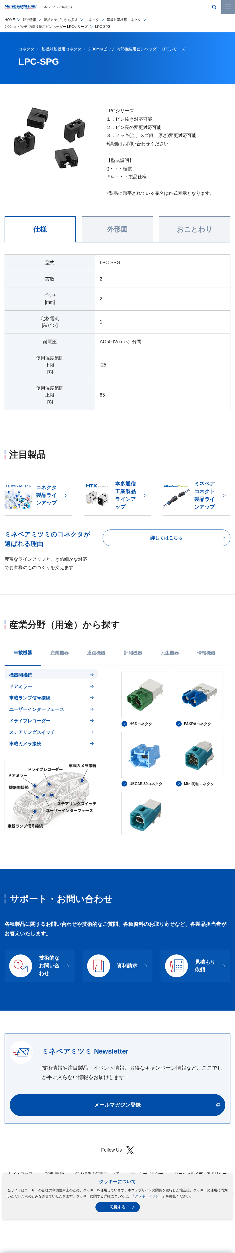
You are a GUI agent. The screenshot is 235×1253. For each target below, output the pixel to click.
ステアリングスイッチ (32, 732)
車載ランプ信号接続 (29, 697)
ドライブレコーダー (29, 720)
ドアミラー (20, 686)
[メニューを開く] (228, 7)
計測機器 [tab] (133, 652)
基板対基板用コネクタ (124, 20)
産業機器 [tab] (59, 652)
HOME (10, 20)
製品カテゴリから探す (61, 20)
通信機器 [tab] (96, 652)
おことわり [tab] (195, 229)
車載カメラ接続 (25, 743)
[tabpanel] (117, 752)
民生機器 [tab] (169, 652)
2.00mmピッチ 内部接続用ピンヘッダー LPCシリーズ (46, 27)
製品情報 (29, 20)
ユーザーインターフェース (36, 709)
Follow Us (111, 1150)
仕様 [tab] (40, 229)
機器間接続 (20, 674)
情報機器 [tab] (206, 652)
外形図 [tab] (117, 229)
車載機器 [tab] (23, 652)
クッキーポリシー (148, 1196)
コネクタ (92, 20)
